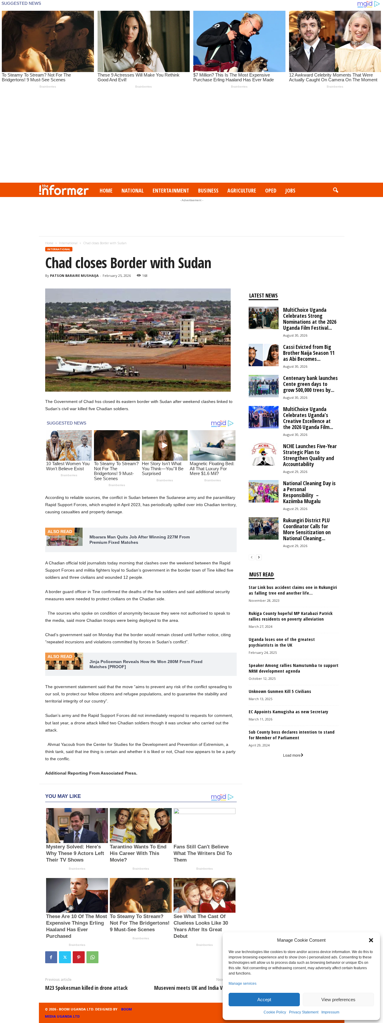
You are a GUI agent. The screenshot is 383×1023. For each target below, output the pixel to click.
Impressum (330, 1012)
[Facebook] (51, 957)
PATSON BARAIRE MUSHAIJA (74, 275)
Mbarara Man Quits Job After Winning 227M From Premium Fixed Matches (139, 540)
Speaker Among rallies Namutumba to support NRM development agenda (293, 668)
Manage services (242, 983)
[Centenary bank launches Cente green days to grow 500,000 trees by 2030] (264, 386)
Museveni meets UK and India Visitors (195, 987)
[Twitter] (65, 957)
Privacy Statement (303, 1012)
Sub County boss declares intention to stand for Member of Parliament (292, 734)
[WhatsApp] (92, 957)
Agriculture (241, 190)
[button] (371, 940)
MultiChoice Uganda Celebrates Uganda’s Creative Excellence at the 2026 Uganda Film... (308, 417)
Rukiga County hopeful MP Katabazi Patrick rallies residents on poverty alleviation (290, 616)
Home (106, 190)
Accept (264, 999)
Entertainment (171, 190)
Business (208, 190)
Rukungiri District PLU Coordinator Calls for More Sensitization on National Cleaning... (307, 529)
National (132, 190)
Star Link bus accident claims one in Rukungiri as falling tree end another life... (293, 590)
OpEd (270, 190)
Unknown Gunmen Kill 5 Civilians (280, 691)
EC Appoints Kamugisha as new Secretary (288, 711)
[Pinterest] (79, 957)
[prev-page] (252, 557)
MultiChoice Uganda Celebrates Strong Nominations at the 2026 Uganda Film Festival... (309, 318)
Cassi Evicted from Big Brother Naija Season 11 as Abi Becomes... (309, 352)
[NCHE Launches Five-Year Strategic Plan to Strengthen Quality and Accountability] (264, 454)
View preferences (338, 999)
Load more (292, 755)
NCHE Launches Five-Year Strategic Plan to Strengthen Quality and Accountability (310, 455)
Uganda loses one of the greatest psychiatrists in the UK (282, 642)
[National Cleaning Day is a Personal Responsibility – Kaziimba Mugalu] (264, 491)
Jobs (290, 190)
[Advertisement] (191, 138)
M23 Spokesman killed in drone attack (86, 987)
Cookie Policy (275, 1012)
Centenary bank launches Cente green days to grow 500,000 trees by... (310, 383)
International (68, 243)
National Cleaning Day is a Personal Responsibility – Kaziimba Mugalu (309, 492)
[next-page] (259, 557)
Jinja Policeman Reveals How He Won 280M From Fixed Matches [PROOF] (146, 664)
